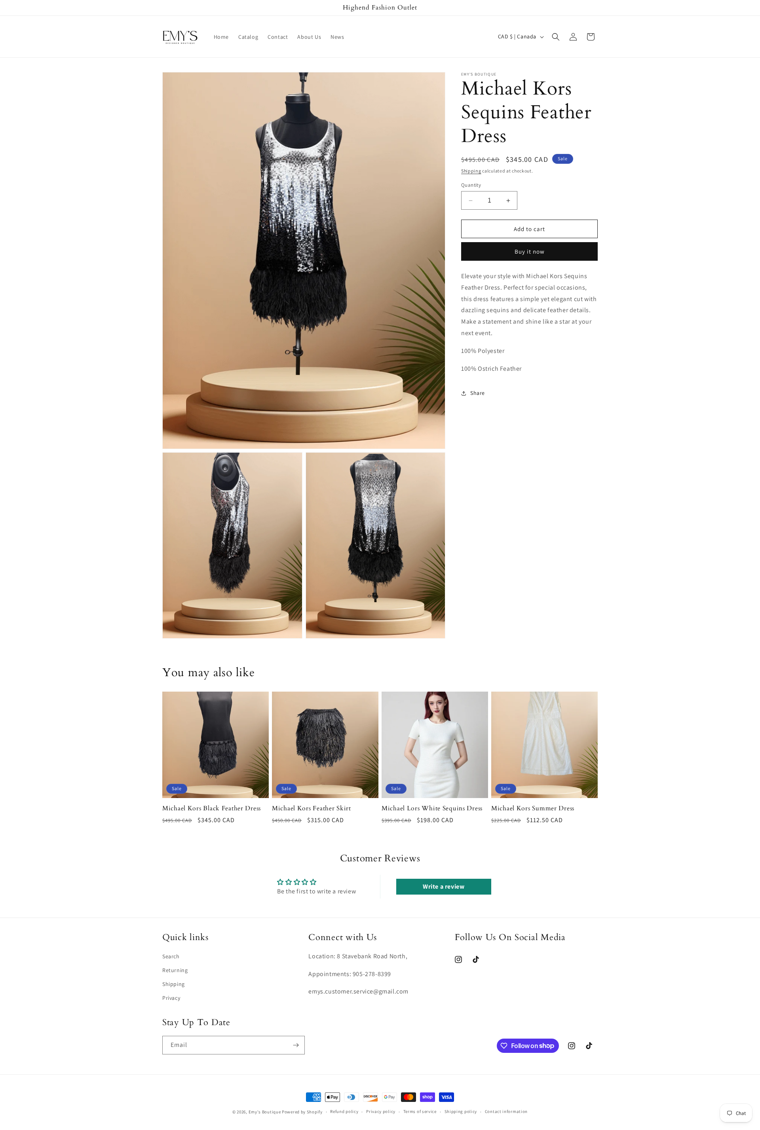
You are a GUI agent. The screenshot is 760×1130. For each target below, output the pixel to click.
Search (171, 956)
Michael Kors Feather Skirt (311, 808)
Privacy (171, 997)
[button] (555, 37)
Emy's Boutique (265, 1112)
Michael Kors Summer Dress (532, 808)
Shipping (471, 171)
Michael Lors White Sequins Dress (432, 808)
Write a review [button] (443, 886)
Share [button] (477, 392)
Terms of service (420, 1111)
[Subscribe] (295, 1045)
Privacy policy (380, 1111)
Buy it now (530, 251)
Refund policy (344, 1111)
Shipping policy (461, 1111)
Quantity (471, 185)
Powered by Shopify (302, 1112)
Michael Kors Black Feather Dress (211, 808)
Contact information (506, 1111)
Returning (175, 970)
